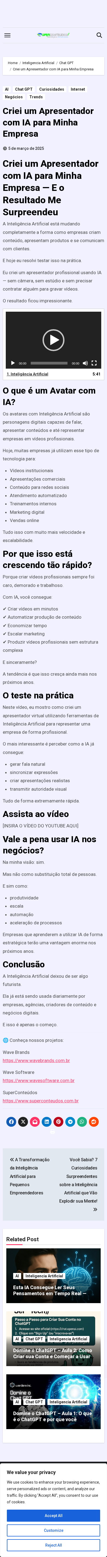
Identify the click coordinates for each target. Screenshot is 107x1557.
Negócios (14, 97)
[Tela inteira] (94, 363)
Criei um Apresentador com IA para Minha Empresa (48, 122)
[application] (54, 340)
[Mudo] (85, 363)
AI (7, 89)
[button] (53, 340)
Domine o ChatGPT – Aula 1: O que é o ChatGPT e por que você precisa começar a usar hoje (52, 1419)
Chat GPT (24, 89)
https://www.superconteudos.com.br (41, 1100)
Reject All (53, 1545)
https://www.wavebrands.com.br (36, 1060)
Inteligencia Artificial (44, 1276)
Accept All (54, 1515)
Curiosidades (51, 89)
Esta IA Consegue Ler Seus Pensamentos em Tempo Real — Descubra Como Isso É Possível (49, 1293)
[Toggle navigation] (7, 35)
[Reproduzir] (13, 363)
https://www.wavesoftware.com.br (39, 1080)
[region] (53, 1510)
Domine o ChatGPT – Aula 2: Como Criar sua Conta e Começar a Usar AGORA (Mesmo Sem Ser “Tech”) (52, 1356)
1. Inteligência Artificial (27, 374)
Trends (36, 97)
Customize (53, 1530)
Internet (78, 89)
